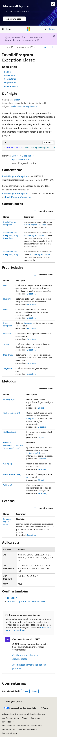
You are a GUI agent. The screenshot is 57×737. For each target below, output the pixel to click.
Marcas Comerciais (26, 729)
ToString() (7, 485)
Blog (24, 718)
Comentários (10, 75)
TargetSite (7, 368)
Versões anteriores (10, 718)
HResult (6, 309)
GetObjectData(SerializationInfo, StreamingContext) (13, 445)
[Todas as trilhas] (4, 47)
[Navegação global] (2, 29)
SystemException (20, 159)
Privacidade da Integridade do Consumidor (21, 725)
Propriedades (10, 82)
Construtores (10, 79)
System (17, 99)
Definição (8, 72)
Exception (27, 155)
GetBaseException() (11, 413)
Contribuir (35, 718)
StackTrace (8, 355)
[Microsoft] (28, 29)
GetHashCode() (9, 432)
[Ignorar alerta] (53, 4)
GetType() (7, 463)
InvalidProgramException (15, 176)
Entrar (52, 29)
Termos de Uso (8, 729)
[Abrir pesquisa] (45, 29)
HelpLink (7, 299)
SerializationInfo (33, 453)
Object (15, 155)
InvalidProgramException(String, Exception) (10, 235)
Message (7, 333)
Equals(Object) (9, 399)
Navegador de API (25, 47)
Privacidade (7, 721)
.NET (11, 47)
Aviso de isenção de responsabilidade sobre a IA (23, 714)
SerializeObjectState (7, 522)
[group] (28, 148)
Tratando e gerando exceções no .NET (26, 601)
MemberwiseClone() (12, 474)
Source (6, 344)
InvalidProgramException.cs (22, 106)
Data (5, 285)
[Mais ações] (52, 47)
